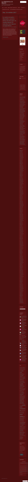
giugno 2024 (21, 174)
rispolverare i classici (22, 431)
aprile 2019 (21, 225)
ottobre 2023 (21, 182)
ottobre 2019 (21, 219)
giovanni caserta (22, 386)
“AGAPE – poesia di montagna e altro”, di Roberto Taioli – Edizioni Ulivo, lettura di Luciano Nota (22, 127)
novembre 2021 (21, 193)
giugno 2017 (21, 251)
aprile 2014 (21, 296)
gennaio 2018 (21, 243)
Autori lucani (22, 369)
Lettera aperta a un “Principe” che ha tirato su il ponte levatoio (22, 102)
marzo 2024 (21, 177)
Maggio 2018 (21, 238)
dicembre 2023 (21, 180)
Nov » (22, 474)
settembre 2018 (21, 233)
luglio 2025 (21, 161)
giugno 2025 (21, 162)
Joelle (22, 352)
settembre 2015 (21, 276)
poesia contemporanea (22, 408)
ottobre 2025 (21, 158)
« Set (20, 474)
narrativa (23, 401)
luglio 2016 (21, 264)
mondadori (23, 400)
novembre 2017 (21, 245)
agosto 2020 (21, 207)
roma (24, 432)
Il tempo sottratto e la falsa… (24, 317)
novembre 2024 (21, 168)
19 (23, 469)
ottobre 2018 (21, 232)
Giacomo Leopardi (22, 382)
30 (20, 472)
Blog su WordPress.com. (4, 478)
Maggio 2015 (21, 281)
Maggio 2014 (21, 295)
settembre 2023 (21, 183)
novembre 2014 (21, 288)
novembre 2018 (21, 231)
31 (21, 472)
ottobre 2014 (21, 289)
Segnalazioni (21, 437)
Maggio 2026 (21, 150)
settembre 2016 (21, 262)
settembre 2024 (21, 170)
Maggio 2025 (21, 163)
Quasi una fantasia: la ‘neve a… (24, 337)
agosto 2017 (21, 249)
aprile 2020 (21, 212)
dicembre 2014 (21, 287)
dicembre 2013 (21, 301)
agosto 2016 (21, 263)
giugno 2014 (21, 294)
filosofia (23, 379)
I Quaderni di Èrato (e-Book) (5, 9)
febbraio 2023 (21, 187)
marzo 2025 (21, 164)
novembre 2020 (21, 205)
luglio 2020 (21, 208)
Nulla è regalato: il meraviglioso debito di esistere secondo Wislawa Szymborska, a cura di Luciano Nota (22, 138)
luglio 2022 (21, 188)
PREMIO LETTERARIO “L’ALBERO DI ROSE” (12, 7)
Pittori (23, 403)
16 (20, 469)
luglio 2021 (21, 195)
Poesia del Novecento (23, 410)
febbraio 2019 (21, 227)
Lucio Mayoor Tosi (24, 355)
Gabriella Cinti (22, 381)
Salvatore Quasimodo (22, 435)
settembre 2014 (21, 290)
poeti (22, 422)
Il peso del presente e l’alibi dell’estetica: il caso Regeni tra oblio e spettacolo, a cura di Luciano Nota (22, 132)
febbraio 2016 (21, 270)
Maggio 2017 (21, 252)
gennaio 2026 (21, 155)
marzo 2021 (21, 200)
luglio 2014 (21, 293)
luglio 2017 (21, 250)
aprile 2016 (21, 268)
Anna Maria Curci (21, 367)
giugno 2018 (21, 237)
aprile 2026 (21, 151)
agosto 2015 (21, 277)
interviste (22, 388)
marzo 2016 (21, 269)
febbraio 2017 (21, 256)
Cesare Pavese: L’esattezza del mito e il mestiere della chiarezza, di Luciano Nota (22, 122)
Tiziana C (23, 325)
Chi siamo (6, 7)
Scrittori (24, 435)
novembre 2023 (21, 181)
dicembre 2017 (21, 244)
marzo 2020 (21, 213)
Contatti (19, 7)
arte (23, 367)
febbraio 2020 (21, 214)
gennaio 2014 (21, 300)
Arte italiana (24, 368)
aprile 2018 (21, 239)
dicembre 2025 (21, 156)
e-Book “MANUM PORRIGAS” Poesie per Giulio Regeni (16, 9)
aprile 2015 (21, 282)
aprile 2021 (21, 199)
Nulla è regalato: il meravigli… (24, 326)
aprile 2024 (21, 176)
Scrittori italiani (21, 436)
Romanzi (21, 433)
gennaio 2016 (21, 271)
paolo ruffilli (21, 402)
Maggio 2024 (21, 175)
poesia (23, 405)
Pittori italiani (21, 405)
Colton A (23, 328)
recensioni (21, 430)
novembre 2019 (21, 218)
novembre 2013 (21, 302)
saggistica (23, 434)
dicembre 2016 (21, 258)
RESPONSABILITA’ (23, 7)
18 (22, 469)
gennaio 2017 (21, 257)
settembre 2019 (21, 220)
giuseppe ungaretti (21, 387)
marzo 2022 (21, 189)
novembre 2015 (21, 274)
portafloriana (23, 322)
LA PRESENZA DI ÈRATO (7, 2)
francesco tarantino (21, 380)
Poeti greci (21, 425)
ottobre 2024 (21, 169)
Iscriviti (22, 454)
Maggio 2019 (21, 224)
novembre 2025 (21, 157)
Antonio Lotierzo (24, 347)
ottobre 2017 (21, 246)
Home (2, 7)
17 (21, 469)
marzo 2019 (21, 226)
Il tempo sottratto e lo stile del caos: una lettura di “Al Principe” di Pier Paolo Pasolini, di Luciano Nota (22, 110)
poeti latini (23, 426)
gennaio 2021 (21, 202)
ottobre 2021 (21, 194)
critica (22, 370)
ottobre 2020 (21, 206)
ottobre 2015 (21, 275)
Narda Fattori (21, 401)
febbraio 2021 (21, 201)
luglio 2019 (21, 221)
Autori (20, 369)
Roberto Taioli (22, 432)
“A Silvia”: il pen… (24, 348)
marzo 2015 (21, 283)
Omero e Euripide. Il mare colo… (24, 353)
